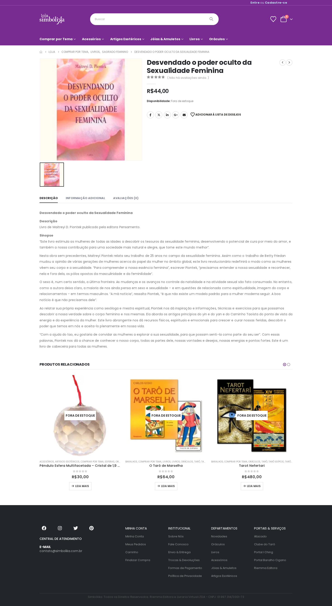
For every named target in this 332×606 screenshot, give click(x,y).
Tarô (197, 461)
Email (184, 114)
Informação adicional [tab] (85, 198)
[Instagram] (59, 528)
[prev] (282, 62)
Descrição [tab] (49, 198)
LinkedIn (167, 114)
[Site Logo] (52, 19)
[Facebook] (44, 528)
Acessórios (91, 39)
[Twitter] (75, 528)
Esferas (110, 461)
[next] (289, 62)
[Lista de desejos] (273, 19)
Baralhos (131, 461)
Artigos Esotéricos (125, 39)
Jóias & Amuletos (165, 39)
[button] (285, 364)
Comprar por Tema (56, 39)
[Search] (211, 19)
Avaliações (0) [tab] (125, 198)
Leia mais (82, 486)
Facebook (150, 114)
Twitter (158, 114)
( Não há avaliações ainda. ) (188, 78)
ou (268, 2)
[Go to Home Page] (41, 52)
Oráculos (217, 39)
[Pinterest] (91, 528)
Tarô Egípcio (276, 461)
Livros (194, 39)
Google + (175, 114)
